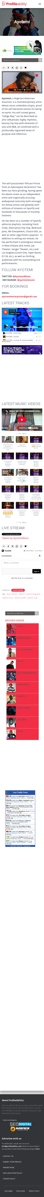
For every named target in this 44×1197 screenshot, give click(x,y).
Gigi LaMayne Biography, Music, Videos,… (19, 832)
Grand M (21, 696)
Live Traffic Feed (20, 792)
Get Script (13, 846)
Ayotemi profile (20, 598)
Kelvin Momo (23, 684)
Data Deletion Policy (12, 1173)
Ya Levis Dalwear (25, 649)
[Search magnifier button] (40, 60)
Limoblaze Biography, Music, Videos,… (22, 816)
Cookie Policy (9, 1179)
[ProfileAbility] (14, 3)
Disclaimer (8, 1191)
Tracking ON (26, 846)
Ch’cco (20, 661)
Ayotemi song (32, 598)
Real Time (19, 846)
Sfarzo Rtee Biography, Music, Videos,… (18, 801)
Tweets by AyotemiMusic (15, 538)
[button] (24, 433)
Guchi (19, 731)
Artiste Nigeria (18, 590)
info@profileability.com (12, 1146)
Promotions (8, 1167)
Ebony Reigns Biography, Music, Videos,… (20, 797)
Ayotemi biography (33, 594)
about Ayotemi (12, 594)
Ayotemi (22, 594)
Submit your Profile (12, 1162)
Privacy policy (34, 1191)
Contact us (8, 1156)
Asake (20, 626)
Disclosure (20, 1191)
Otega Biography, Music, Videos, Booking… (19, 841)
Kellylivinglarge (24, 638)
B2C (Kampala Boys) (26, 673)
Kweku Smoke (23, 708)
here (38, 1149)
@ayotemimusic (26, 279)
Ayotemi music (7, 598)
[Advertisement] (22, 159)
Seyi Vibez (22, 719)
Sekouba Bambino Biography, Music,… (20, 837)
